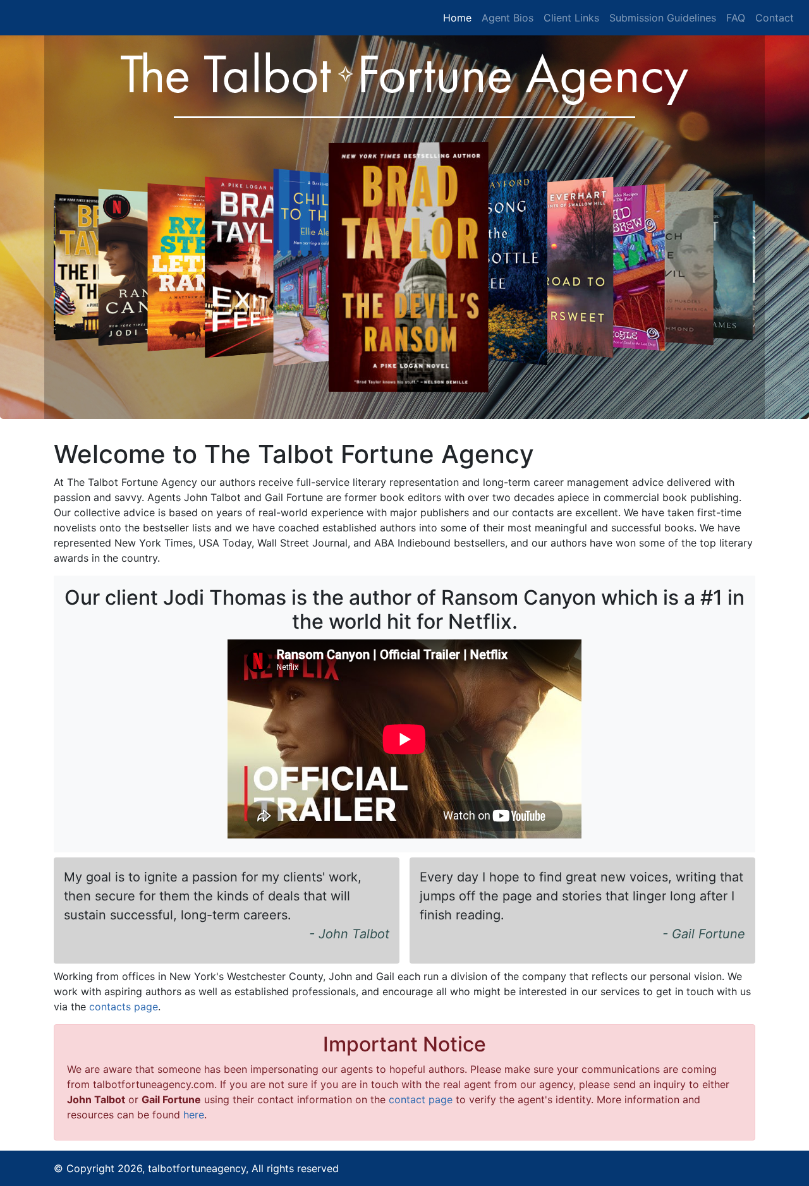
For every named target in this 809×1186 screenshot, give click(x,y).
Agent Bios (507, 17)
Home (457, 17)
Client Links (571, 17)
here (193, 1114)
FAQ (735, 17)
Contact (774, 17)
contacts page (123, 1006)
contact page (421, 1099)
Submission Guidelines (662, 17)
